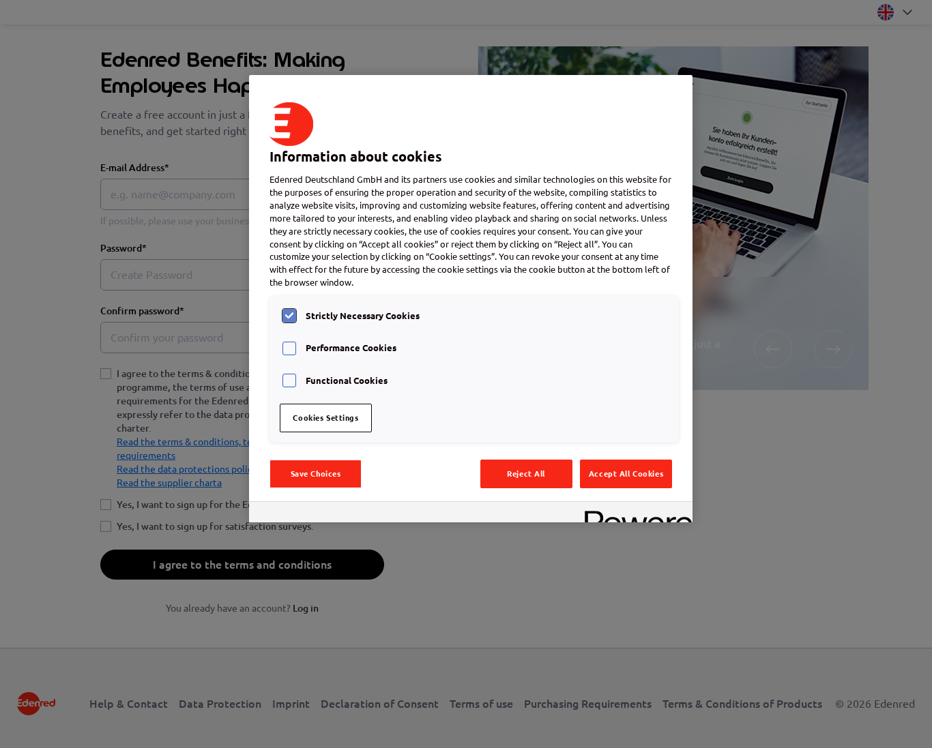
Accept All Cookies (626, 473)
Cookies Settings (325, 417)
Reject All (526, 473)
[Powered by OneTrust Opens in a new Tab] (634, 513)
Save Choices (316, 473)
